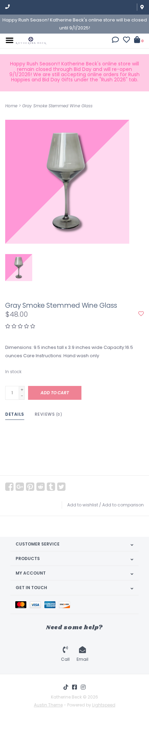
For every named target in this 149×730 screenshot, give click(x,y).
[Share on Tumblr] (51, 487)
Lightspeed (103, 705)
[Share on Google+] (20, 487)
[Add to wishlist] (141, 314)
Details (14, 414)
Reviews (48, 414)
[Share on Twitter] (61, 487)
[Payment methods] (22, 604)
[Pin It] (30, 487)
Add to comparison (123, 505)
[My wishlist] (126, 40)
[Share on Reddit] (40, 487)
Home (11, 106)
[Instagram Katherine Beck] (83, 687)
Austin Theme (48, 705)
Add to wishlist (82, 505)
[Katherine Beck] (31, 40)
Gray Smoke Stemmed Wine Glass (57, 106)
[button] (115, 40)
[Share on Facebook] (9, 487)
